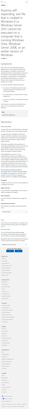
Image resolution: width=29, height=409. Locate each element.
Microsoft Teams (5, 340)
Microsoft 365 (4, 335)
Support (3, 5)
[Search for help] (5, 2)
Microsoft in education (6, 305)
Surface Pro (4, 258)
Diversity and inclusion (6, 387)
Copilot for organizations (6, 268)
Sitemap (3, 404)
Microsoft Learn (4, 356)
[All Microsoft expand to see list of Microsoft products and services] (2, 2)
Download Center (5, 284)
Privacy (14, 404)
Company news (4, 380)
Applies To (4, 58)
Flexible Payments (5, 298)
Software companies (5, 366)
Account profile (4, 281)
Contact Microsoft (9, 404)
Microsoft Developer (5, 354)
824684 (3, 239)
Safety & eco (4, 406)
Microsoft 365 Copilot (6, 342)
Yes (10, 251)
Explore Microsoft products (6, 272)
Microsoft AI (4, 328)
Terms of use (19, 404)
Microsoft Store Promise (6, 296)
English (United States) (8, 396)
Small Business (4, 345)
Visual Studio (4, 368)
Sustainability (4, 392)
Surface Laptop (4, 260)
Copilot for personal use (6, 270)
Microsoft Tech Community (6, 361)
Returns (3, 289)
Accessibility (4, 389)
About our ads (14, 406)
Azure (3, 352)
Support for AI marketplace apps (7, 359)
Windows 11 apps (5, 275)
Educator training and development (8, 317)
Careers (3, 375)
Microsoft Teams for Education (7, 310)
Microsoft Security (5, 331)
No (18, 251)
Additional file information (9, 244)
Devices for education (6, 307)
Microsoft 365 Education (6, 312)
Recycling (9, 406)
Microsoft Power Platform (6, 338)
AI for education (5, 321)
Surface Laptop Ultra (5, 263)
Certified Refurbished (5, 293)
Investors (3, 384)
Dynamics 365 (4, 333)
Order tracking (4, 291)
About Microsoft (5, 377)
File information (6, 211)
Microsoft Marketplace (6, 363)
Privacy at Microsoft (5, 382)
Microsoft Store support (6, 286)
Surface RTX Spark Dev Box (6, 265)
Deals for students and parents (7, 319)
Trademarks (24, 404)
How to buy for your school (6, 314)
